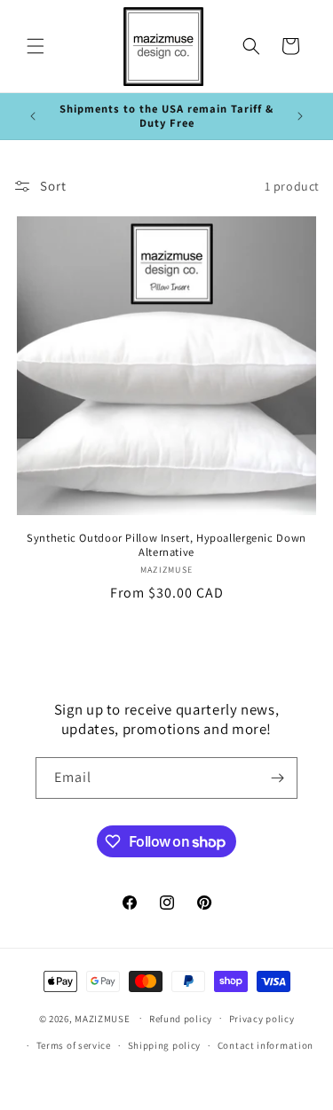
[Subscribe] (277, 778)
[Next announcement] (300, 116)
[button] (35, 46)
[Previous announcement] (32, 116)
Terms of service (73, 1045)
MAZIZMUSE (102, 1018)
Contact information (265, 1045)
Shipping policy (165, 1045)
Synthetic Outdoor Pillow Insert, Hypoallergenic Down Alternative (166, 545)
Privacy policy (262, 1018)
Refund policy (180, 1018)
